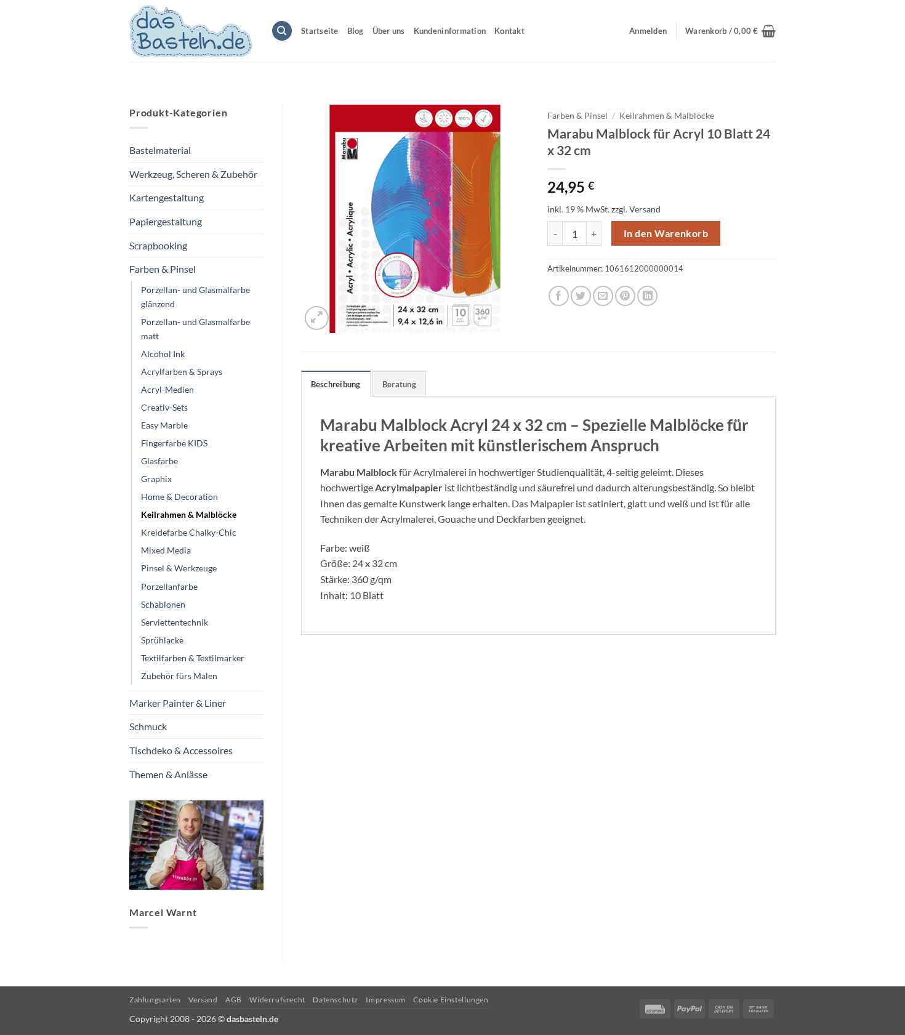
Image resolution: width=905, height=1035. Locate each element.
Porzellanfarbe (169, 586)
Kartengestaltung (166, 197)
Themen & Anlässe (168, 774)
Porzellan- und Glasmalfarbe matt (195, 328)
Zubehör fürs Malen (179, 676)
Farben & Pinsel (162, 269)
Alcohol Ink (163, 353)
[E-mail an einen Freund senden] (603, 296)
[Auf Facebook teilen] (559, 296)
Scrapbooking (158, 245)
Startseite (320, 31)
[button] (730, 30)
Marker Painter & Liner (177, 703)
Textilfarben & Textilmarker (192, 658)
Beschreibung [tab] (336, 384)
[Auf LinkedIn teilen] (647, 296)
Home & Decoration (179, 496)
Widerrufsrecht (277, 999)
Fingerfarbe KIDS (174, 443)
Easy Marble (164, 425)
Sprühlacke (162, 640)
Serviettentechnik (174, 622)
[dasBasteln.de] (190, 31)
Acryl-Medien (167, 389)
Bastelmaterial (160, 150)
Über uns (388, 31)
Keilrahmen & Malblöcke (188, 514)
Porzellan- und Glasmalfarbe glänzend (195, 296)
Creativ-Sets (164, 407)
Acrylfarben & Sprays (181, 371)
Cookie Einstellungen (450, 999)
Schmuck (148, 726)
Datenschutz (335, 999)
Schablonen (163, 604)
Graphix (156, 478)
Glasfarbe (159, 461)
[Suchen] (282, 31)
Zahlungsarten (155, 999)
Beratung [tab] (399, 384)
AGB (233, 999)
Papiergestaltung (165, 221)
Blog (355, 31)
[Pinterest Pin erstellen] (625, 296)
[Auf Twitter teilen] (581, 296)
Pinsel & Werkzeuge (179, 568)
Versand (645, 209)
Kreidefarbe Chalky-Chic (188, 532)
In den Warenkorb (666, 233)
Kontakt (509, 31)
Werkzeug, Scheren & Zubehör (193, 174)
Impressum (386, 999)
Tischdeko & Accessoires (181, 750)
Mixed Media (166, 550)
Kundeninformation (450, 31)
